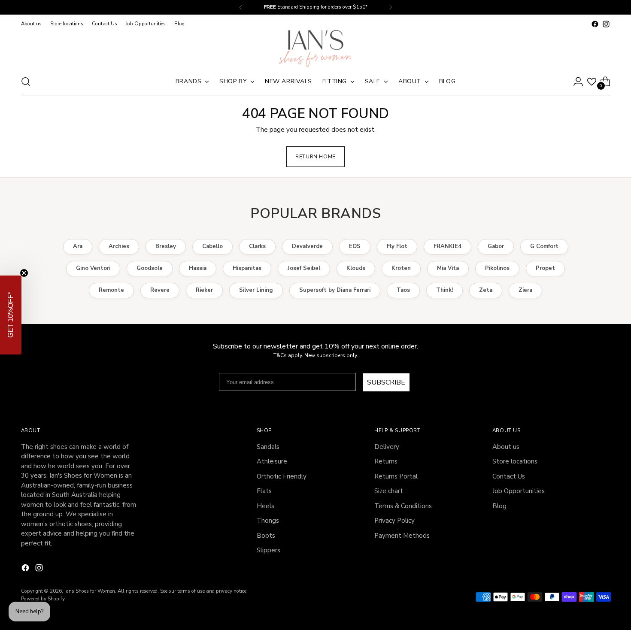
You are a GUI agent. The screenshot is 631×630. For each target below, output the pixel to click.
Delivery (386, 446)
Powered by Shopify (43, 598)
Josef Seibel (304, 268)
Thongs (268, 520)
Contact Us (508, 476)
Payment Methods (402, 535)
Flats (264, 491)
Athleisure (272, 461)
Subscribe (386, 382)
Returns (385, 461)
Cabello (212, 246)
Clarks (257, 246)
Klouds (355, 268)
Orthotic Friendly (281, 476)
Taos (403, 290)
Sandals (268, 446)
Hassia (197, 268)
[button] (10, 315)
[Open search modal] (25, 81)
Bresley (165, 246)
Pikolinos (497, 268)
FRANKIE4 (447, 246)
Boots (266, 535)
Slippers (268, 550)
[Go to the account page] (578, 81)
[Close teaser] (24, 273)
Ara (77, 246)
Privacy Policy (394, 520)
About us (505, 446)
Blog (499, 506)
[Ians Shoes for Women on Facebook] (595, 24)
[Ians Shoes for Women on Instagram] (606, 24)
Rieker (204, 290)
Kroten (401, 268)
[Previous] (240, 7)
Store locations (514, 461)
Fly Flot (397, 246)
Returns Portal (396, 476)
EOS (355, 246)
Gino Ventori (93, 268)
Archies (119, 246)
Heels (265, 506)
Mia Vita (448, 268)
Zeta (485, 290)
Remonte (111, 290)
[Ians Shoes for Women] (315, 48)
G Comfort (544, 246)
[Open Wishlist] (591, 81)
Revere (160, 290)
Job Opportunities (518, 491)
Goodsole (150, 268)
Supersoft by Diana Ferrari (334, 290)
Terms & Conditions (403, 506)
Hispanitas (247, 268)
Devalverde (307, 246)
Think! (444, 290)
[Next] (390, 7)
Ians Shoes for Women (89, 591)
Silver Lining (256, 290)
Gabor (496, 246)
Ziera (525, 290)
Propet (545, 268)
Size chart (388, 491)
